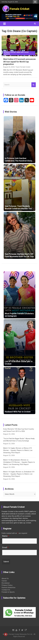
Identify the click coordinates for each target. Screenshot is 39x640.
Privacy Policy (7, 585)
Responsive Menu (35, 2)
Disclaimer (6, 583)
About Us (5, 578)
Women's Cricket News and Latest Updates (16, 53)
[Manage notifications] (5, 634)
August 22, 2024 (8, 67)
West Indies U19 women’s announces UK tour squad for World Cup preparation (19, 61)
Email (5, 547)
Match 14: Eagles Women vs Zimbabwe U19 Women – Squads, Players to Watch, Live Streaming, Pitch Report (18, 474)
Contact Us (6, 590)
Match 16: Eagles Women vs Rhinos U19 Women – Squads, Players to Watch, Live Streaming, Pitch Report (17, 450)
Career (4, 581)
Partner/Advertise (8, 587)
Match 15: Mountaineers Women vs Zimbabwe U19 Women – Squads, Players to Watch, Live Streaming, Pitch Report (19, 462)
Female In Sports (8, 592)
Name (5, 536)
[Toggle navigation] (4, 23)
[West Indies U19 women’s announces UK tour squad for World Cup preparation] (19, 45)
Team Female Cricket (23, 67)
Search (33, 84)
